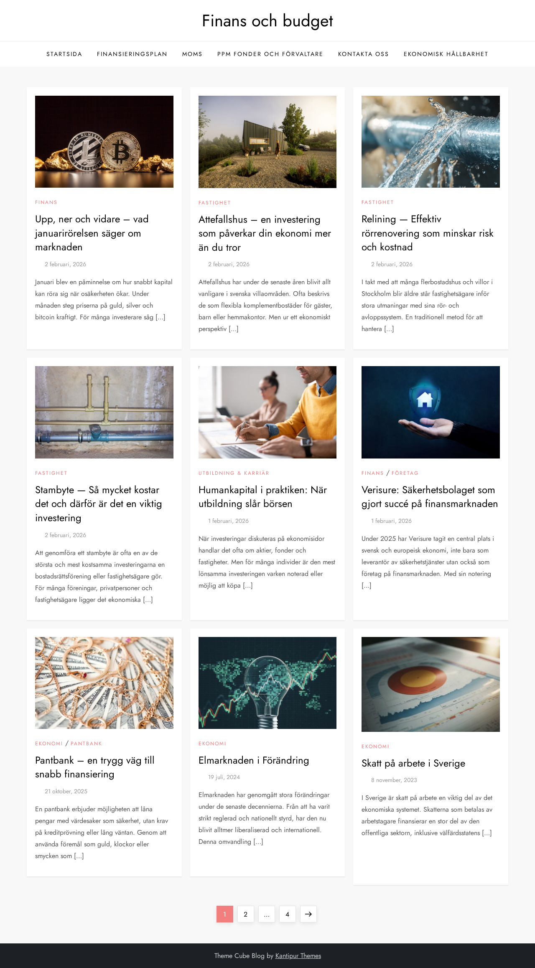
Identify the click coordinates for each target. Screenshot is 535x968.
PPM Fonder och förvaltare (270, 54)
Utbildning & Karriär (234, 473)
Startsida (64, 54)
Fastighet (215, 203)
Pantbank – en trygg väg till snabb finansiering (95, 767)
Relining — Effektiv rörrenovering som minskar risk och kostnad (428, 232)
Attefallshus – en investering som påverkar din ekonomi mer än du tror (265, 233)
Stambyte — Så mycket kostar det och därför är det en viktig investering (98, 503)
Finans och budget (267, 20)
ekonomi (49, 744)
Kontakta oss (363, 54)
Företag (405, 473)
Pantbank (86, 744)
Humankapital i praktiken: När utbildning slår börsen (263, 496)
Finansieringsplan (132, 54)
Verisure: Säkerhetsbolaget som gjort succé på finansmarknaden (430, 496)
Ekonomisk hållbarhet (446, 54)
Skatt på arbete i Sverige (413, 763)
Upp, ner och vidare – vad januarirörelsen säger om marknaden (92, 232)
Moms (192, 54)
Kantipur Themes (298, 955)
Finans (46, 202)
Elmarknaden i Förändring (254, 760)
